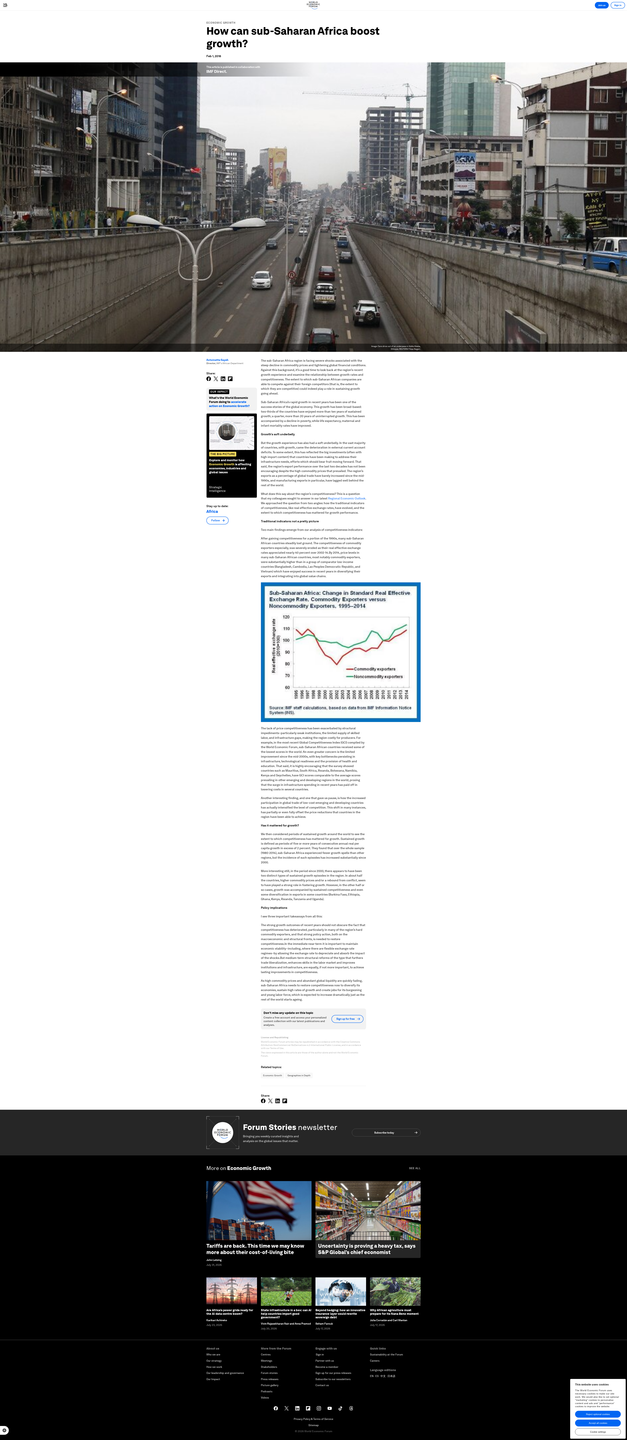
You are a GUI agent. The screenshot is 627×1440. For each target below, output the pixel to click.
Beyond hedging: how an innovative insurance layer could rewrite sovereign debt (340, 1313)
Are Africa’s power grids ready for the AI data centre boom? (229, 1311)
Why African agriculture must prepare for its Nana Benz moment (394, 1311)
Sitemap (313, 1425)
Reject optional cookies (598, 1414)
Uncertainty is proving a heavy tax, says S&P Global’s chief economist (367, 1249)
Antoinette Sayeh (217, 359)
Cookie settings (598, 1432)
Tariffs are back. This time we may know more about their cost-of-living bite (255, 1249)
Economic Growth (221, 22)
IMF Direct (216, 71)
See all (415, 1168)
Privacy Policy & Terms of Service (313, 1419)
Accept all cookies (598, 1423)
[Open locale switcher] (4, 1430)
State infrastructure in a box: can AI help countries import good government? (286, 1313)
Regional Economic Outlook (346, 498)
